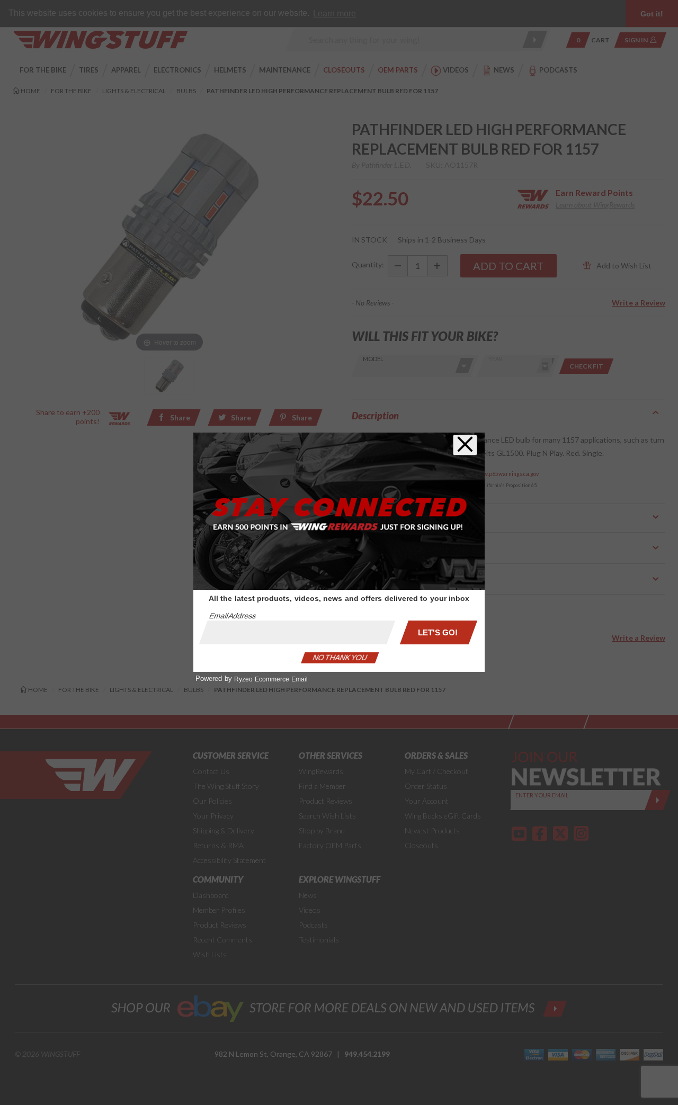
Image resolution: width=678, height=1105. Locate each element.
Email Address (232, 616)
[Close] (465, 445)
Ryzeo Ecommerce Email (271, 679)
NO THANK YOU (340, 657)
